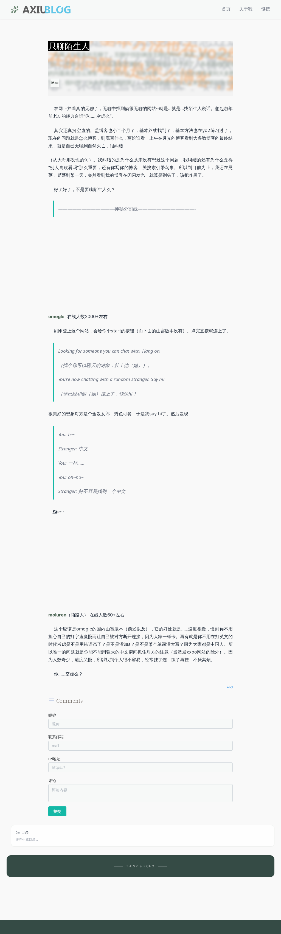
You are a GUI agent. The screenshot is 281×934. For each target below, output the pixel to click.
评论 (52, 780)
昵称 (52, 715)
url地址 (54, 758)
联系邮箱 (56, 736)
